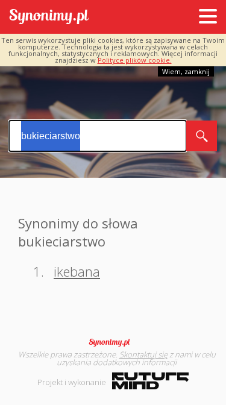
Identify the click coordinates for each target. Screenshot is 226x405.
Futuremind (150, 380)
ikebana (77, 271)
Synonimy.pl (49, 17)
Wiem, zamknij (186, 71)
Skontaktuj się (143, 354)
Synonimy (113, 342)
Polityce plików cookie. (135, 59)
